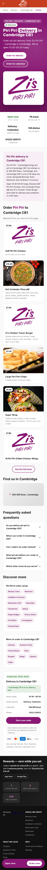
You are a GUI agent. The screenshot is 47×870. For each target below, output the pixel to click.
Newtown (29, 591)
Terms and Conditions (34, 846)
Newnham (30, 603)
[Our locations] (3, 3)
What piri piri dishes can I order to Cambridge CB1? (22, 556)
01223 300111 (13, 139)
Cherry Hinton (30, 614)
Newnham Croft (14, 603)
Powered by (6, 813)
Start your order (23, 720)
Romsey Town (14, 591)
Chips (10, 662)
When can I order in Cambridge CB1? (21, 537)
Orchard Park (13, 626)
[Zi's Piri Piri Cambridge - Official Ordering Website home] (23, 3)
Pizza (26, 651)
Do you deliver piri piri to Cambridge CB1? (17, 527)
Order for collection (15, 64)
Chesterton (12, 609)
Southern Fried (26, 645)
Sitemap (28, 850)
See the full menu (23, 469)
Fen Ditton (12, 620)
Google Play (21, 776)
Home (5, 10)
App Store (9, 776)
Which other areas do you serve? (22, 566)
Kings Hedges (13, 614)
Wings (22, 656)
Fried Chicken (13, 651)
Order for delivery (14, 55)
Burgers (11, 656)
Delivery (14, 10)
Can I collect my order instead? (21, 547)
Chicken (11, 645)
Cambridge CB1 (26, 10)
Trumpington (27, 620)
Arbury (25, 609)
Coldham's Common (16, 597)
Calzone (33, 656)
